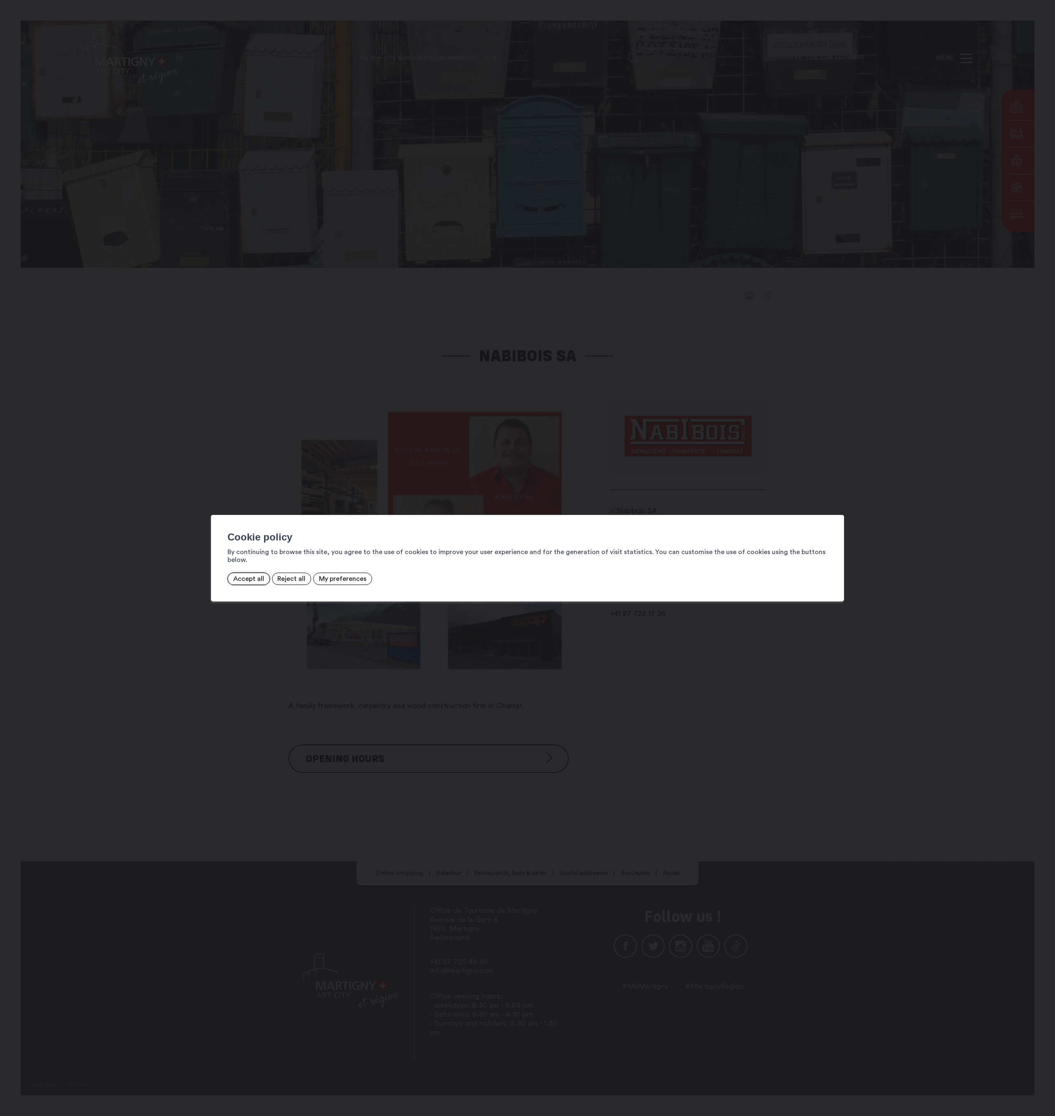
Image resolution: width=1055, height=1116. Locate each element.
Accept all (248, 579)
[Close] (836, 505)
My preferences (342, 579)
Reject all (291, 579)
